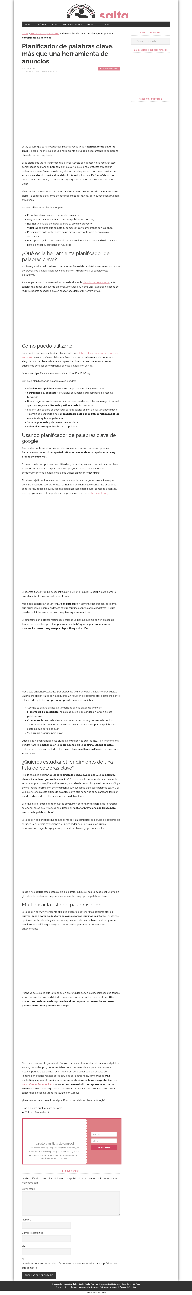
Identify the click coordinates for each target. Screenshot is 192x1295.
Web (24, 1246)
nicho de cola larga (98, 493)
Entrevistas (126, 1284)
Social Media (84, 1284)
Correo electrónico (33, 1232)
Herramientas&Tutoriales (110, 1284)
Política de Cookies (128, 1287)
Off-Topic (136, 1284)
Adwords (94, 1284)
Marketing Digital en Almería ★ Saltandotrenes (96, 10)
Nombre (27, 1219)
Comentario (29, 1189)
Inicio (25, 33)
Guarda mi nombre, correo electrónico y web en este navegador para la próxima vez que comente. (69, 1265)
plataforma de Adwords (96, 282)
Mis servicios (57, 1284)
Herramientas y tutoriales (44, 33)
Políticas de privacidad (109, 1287)
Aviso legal (93, 1287)
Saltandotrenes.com (79, 1287)
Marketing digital (71, 1284)
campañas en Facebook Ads (38, 1084)
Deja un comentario (109, 68)
